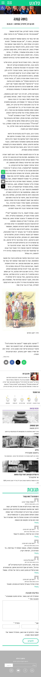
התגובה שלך (33, 599)
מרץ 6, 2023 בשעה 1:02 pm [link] (32, 562)
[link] (2, 7)
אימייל (16, 623)
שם (37, 623)
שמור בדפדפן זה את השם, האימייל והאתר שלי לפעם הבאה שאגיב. (22, 633)
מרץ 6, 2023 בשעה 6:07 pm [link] (32, 581)
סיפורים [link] (23, 24)
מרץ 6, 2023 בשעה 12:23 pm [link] (31, 545)
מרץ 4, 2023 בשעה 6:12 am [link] (32, 504)
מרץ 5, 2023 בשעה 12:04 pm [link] (31, 531)
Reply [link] (37, 522)
